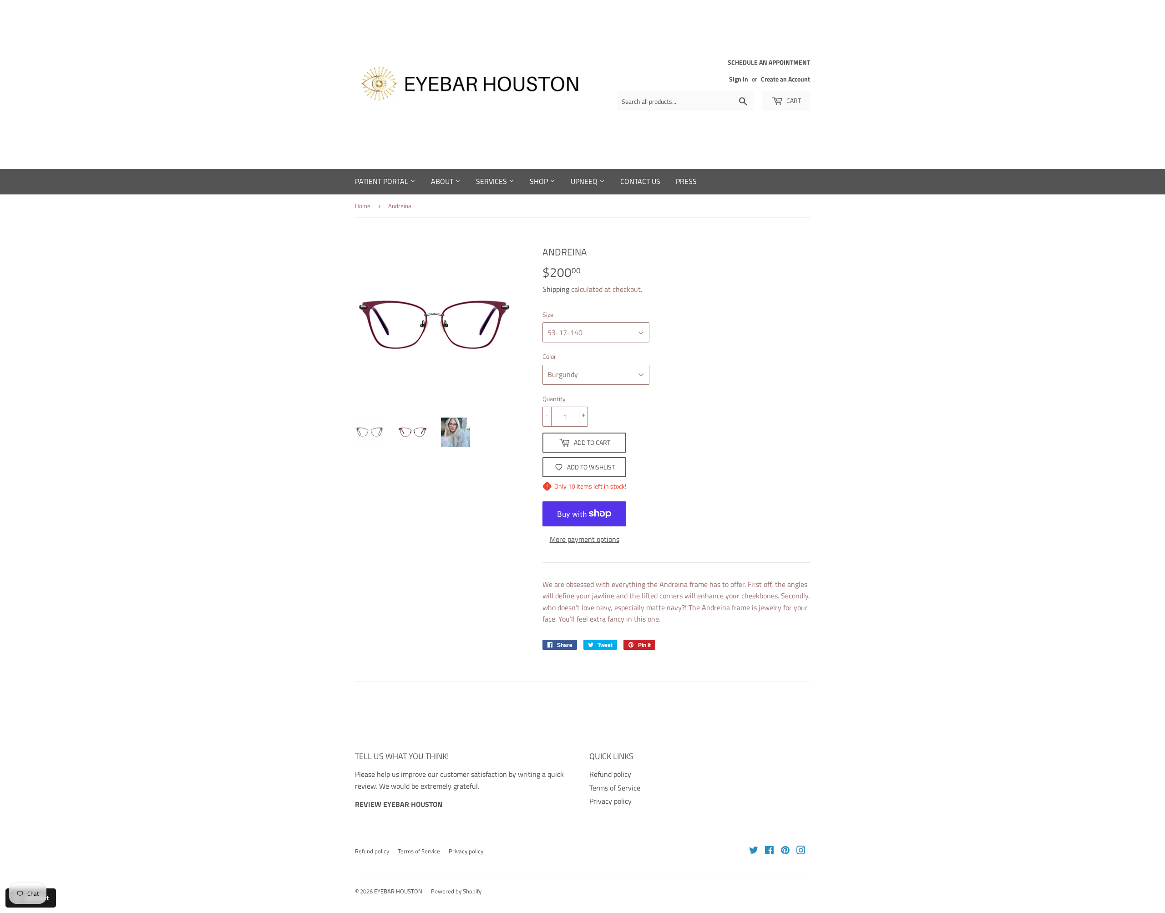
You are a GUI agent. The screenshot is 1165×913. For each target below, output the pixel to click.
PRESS (686, 181)
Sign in (738, 79)
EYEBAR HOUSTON (398, 891)
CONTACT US (640, 181)
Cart (793, 100)
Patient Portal (382, 181)
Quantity (554, 398)
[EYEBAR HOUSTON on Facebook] (769, 851)
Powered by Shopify (456, 891)
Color (549, 356)
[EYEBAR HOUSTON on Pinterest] (785, 851)
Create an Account (785, 79)
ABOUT (443, 181)
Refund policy (610, 774)
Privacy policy (610, 801)
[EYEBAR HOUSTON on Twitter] (753, 851)
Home (362, 205)
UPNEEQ (585, 181)
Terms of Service (614, 787)
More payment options (584, 539)
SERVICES (492, 181)
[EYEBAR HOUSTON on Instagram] (800, 851)
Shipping (555, 289)
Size (547, 314)
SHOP (540, 181)
